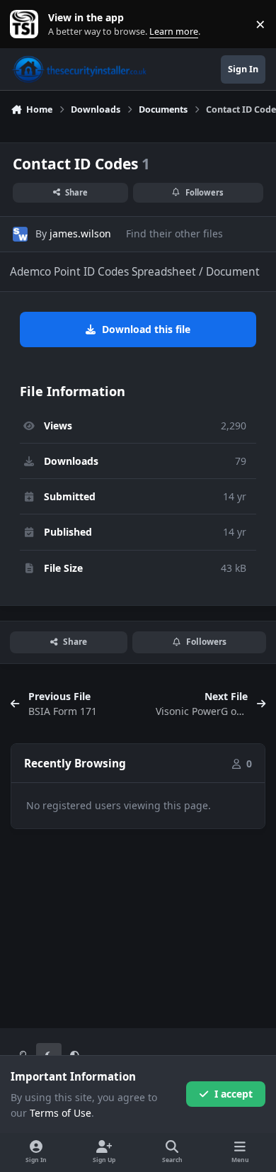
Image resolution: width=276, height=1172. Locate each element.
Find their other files (174, 233)
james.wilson (80, 233)
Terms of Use (60, 1113)
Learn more (27, 24)
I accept (233, 1093)
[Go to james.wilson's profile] (20, 234)
